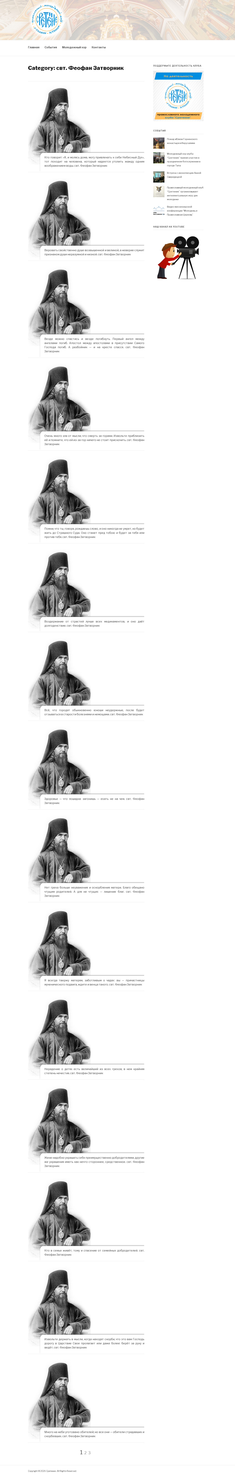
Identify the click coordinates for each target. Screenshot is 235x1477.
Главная (33, 47)
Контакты (99, 47)
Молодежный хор (74, 47)
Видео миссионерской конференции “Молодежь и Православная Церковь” (182, 210)
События (51, 47)
